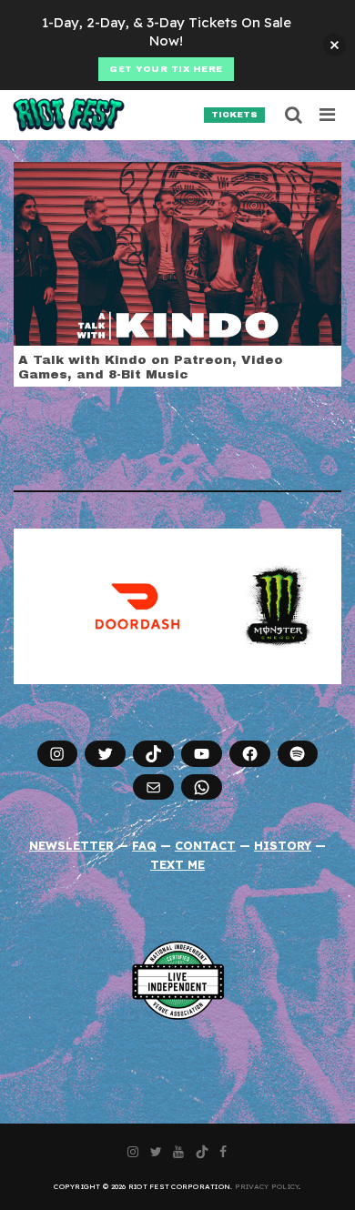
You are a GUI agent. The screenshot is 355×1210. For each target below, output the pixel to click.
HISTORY (282, 845)
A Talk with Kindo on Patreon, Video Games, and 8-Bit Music (150, 367)
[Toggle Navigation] (328, 115)
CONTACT (205, 845)
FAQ (144, 845)
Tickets (234, 114)
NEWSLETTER (71, 845)
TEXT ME (177, 864)
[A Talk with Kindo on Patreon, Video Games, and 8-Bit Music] (177, 252)
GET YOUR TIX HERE (166, 69)
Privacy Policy (267, 1186)
